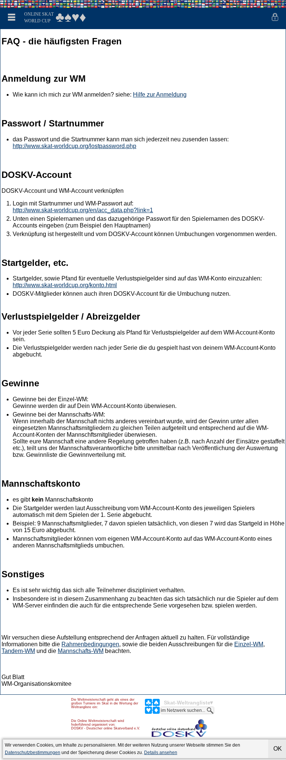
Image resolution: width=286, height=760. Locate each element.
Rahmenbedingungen (90, 644)
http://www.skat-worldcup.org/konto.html (65, 285)
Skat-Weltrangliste (187, 703)
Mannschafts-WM (81, 651)
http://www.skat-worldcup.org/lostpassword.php (74, 146)
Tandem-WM (18, 651)
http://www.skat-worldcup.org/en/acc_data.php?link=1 (83, 210)
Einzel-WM (248, 644)
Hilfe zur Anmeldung (160, 94)
